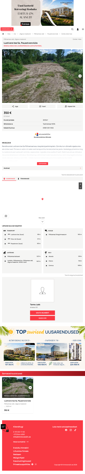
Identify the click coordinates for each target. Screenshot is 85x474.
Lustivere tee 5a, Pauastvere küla (17, 401)
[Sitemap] (36, 464)
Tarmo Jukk (35, 304)
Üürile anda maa (66, 34)
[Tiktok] (75, 430)
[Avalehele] (3, 34)
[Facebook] (66, 430)
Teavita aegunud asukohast (74, 275)
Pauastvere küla (52, 34)
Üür (15, 34)
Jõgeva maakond (25, 34)
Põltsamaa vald (39, 34)
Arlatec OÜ (34, 307)
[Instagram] (71, 430)
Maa (8, 34)
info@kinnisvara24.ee (22, 437)
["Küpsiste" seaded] (32, 464)
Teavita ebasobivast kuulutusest (72, 175)
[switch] (5, 53)
